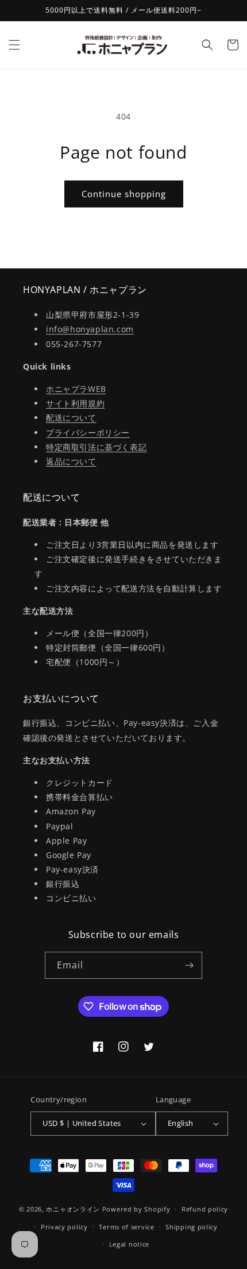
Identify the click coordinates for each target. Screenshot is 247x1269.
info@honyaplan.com (90, 329)
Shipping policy (191, 1226)
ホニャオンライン (73, 1209)
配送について (71, 417)
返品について (71, 461)
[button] (14, 44)
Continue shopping (124, 193)
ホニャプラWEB (76, 388)
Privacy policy (64, 1226)
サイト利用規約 (75, 403)
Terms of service (126, 1226)
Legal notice (129, 1244)
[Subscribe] (189, 965)
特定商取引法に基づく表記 (96, 446)
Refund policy (205, 1209)
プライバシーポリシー (88, 432)
